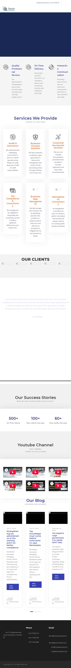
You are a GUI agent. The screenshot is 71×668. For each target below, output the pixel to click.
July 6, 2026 (11, 528)
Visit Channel (36, 449)
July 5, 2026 (33, 528)
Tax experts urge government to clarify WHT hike (58, 538)
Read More (11, 587)
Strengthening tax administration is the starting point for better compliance (13, 539)
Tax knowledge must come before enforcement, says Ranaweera (35, 538)
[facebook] (64, 3)
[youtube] (67, 3)
